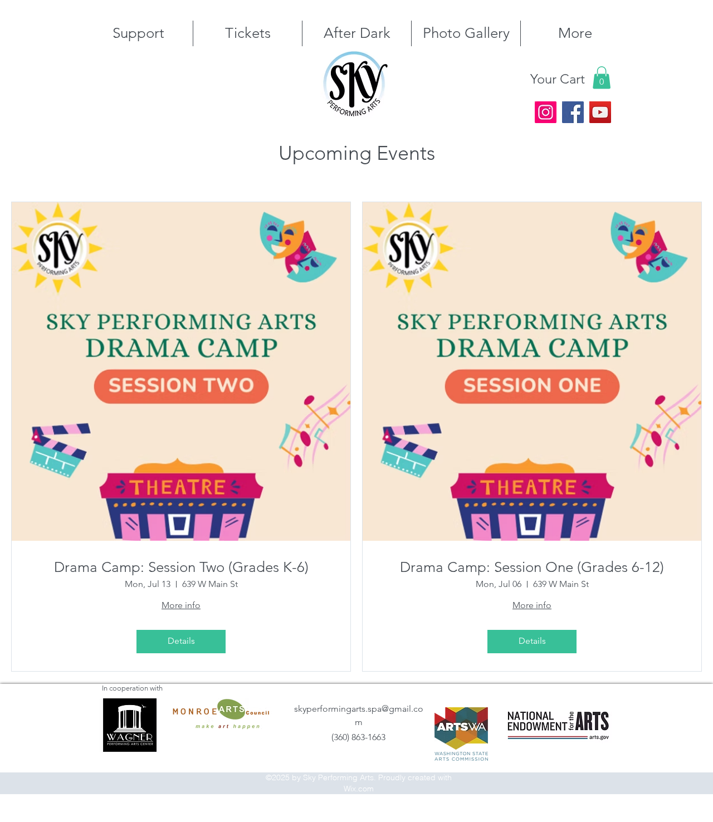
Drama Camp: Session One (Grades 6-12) (532, 567)
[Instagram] (545, 112)
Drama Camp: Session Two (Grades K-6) (181, 567)
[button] (601, 77)
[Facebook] (573, 112)
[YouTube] (600, 112)
